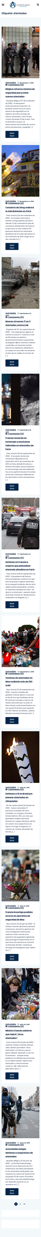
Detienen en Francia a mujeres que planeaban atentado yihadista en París (20, 566)
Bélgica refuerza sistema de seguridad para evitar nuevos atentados (20, 93)
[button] (3, 4)
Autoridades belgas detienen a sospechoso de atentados (19, 1153)
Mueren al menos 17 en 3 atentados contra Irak (17, 323)
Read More (12, 134)
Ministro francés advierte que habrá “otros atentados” (18, 1034)
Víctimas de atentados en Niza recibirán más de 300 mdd (18, 681)
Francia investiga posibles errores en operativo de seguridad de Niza (19, 916)
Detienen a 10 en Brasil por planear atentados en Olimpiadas (19, 797)
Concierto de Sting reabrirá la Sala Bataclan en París (19, 209)
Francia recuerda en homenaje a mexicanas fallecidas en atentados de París (19, 443)
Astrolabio (10, 83)
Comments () (16, 85)
